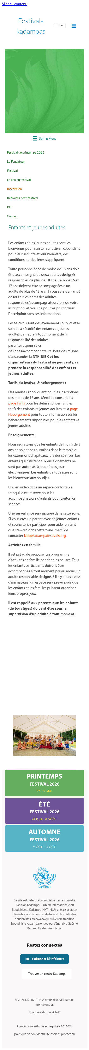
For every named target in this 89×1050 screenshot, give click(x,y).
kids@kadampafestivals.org (45, 536)
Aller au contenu (14, 4)
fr (58, 26)
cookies (55, 1034)
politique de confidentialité (32, 1034)
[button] (44, 959)
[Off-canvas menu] (74, 26)
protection (68, 1034)
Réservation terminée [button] (44, 117)
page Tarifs (16, 404)
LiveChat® (54, 1012)
